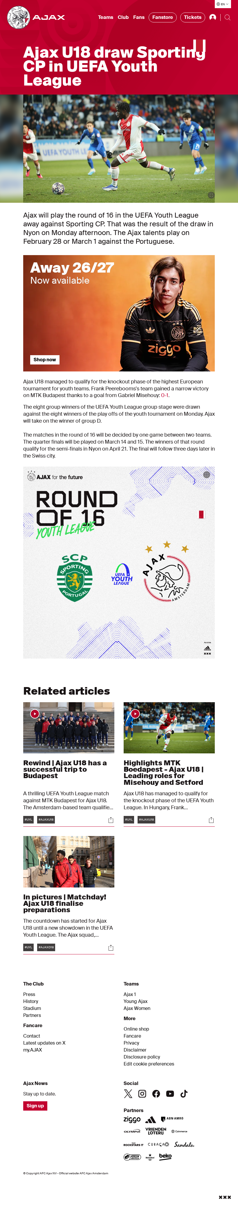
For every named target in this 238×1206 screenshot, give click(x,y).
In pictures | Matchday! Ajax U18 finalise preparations (64, 903)
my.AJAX (32, 1050)
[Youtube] (170, 1093)
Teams (105, 17)
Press (29, 994)
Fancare (132, 1036)
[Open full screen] (211, 195)
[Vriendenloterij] (155, 1132)
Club (123, 17)
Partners (32, 1015)
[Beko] (165, 1158)
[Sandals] (184, 1145)
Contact (31, 1036)
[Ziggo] (132, 1119)
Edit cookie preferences (149, 1064)
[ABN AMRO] (172, 1119)
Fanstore (162, 17)
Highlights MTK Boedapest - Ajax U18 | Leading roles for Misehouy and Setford (163, 772)
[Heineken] (150, 1158)
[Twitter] (128, 1093)
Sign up (35, 1106)
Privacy (131, 1043)
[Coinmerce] (179, 1132)
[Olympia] (132, 1132)
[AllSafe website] (132, 1158)
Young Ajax (135, 1001)
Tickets (192, 17)
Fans (139, 17)
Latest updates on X (44, 1043)
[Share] (110, 820)
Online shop (136, 1029)
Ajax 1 (130, 994)
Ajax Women (137, 1008)
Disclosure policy (142, 1057)
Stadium (32, 1008)
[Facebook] (156, 1093)
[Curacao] (158, 1145)
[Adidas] (150, 1119)
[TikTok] (184, 1093)
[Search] (227, 17)
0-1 (164, 395)
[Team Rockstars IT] (133, 1145)
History (30, 1001)
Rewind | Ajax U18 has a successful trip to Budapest (65, 769)
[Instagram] (142, 1093)
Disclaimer (135, 1050)
